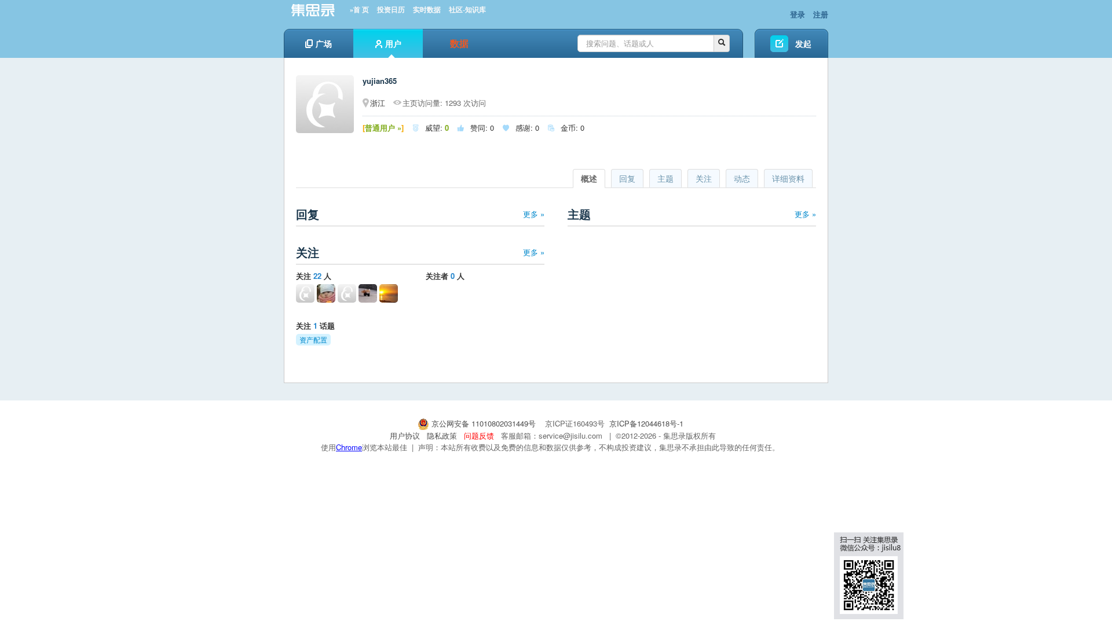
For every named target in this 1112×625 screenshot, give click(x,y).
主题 (665, 178)
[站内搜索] (722, 43)
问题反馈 (479, 435)
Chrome (349, 447)
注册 (820, 14)
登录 (797, 14)
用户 (393, 43)
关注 (704, 178)
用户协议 (405, 435)
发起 (803, 43)
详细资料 (788, 178)
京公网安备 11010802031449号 (483, 423)
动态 (742, 178)
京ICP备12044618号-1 (646, 423)
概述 (589, 178)
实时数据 (427, 10)
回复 (627, 178)
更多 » (533, 213)
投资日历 (391, 10)
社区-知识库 (467, 10)
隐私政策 (442, 435)
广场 (324, 43)
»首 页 (359, 10)
